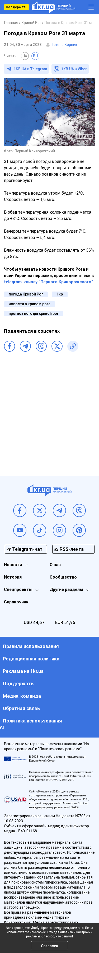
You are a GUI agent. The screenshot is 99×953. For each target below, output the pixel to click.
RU (35, 56)
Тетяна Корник (64, 45)
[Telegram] (25, 346)
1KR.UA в (30, 69)
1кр (59, 294)
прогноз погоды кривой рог (34, 313)
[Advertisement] (49, 413)
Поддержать (16, 7)
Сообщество (63, 577)
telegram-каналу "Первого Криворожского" (48, 281)
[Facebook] (9, 346)
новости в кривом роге (29, 304)
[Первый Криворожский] (53, 7)
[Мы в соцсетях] (19, 510)
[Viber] (41, 346)
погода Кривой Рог (26, 294)
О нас (55, 564)
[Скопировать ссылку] (72, 346)
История (13, 577)
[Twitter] (57, 346)
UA (24, 56)
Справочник (16, 601)
